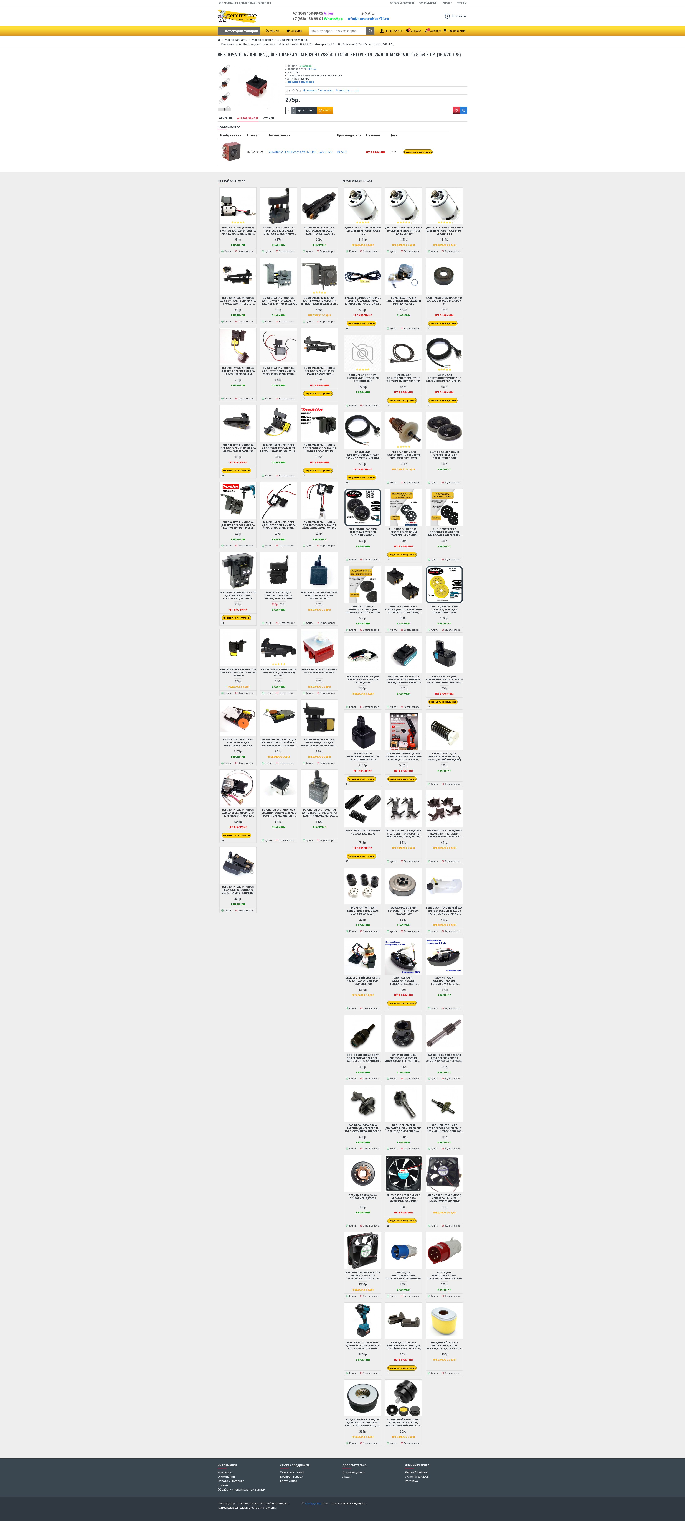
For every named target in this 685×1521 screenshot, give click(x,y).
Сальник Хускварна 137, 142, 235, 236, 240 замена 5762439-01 (444, 301)
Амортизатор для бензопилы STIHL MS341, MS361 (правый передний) (444, 756)
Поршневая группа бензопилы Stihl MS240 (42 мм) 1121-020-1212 (403, 301)
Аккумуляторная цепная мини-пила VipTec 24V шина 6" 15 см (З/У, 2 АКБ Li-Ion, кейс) (403, 756)
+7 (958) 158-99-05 (313, 13)
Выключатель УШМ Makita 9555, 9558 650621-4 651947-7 (319, 671)
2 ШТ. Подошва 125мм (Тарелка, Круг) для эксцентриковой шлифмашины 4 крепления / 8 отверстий (444, 455)
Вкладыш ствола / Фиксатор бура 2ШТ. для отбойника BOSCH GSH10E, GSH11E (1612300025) (403, 1345)
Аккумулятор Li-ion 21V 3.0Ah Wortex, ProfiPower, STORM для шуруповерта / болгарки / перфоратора (403, 679)
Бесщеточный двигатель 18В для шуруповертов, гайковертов (363, 980)
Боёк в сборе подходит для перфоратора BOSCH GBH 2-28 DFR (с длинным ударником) (363, 1058)
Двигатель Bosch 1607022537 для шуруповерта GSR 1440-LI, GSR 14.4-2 (444, 230)
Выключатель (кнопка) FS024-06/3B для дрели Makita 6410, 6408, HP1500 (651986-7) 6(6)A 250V (278, 230)
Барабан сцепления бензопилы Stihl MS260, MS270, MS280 (403, 910)
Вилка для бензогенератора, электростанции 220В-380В (444, 1275)
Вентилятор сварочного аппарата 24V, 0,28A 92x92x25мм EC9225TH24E (444, 1198)
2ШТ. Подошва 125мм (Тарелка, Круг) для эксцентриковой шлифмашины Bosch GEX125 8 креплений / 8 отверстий (444, 609)
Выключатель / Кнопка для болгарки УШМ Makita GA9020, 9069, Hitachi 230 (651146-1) (238, 448)
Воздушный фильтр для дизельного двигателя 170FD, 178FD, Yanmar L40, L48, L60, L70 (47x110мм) (363, 1422)
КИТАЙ (312, 69)
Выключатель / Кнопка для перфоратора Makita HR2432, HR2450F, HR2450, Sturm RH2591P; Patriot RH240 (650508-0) (319, 448)
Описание (225, 118)
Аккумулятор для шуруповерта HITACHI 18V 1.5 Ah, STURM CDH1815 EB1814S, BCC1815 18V (444, 679)
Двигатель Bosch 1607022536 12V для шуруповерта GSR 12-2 (363, 230)
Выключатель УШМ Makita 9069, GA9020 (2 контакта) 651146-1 (278, 672)
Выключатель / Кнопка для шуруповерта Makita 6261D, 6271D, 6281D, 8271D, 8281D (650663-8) (279, 525)
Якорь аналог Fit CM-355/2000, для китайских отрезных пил (363, 378)
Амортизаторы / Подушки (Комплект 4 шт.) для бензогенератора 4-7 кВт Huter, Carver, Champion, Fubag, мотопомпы (444, 833)
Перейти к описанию (300, 81)
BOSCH (342, 152)
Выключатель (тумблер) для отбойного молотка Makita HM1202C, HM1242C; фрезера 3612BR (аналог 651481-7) (319, 812)
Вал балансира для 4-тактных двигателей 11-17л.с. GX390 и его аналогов (363, 1128)
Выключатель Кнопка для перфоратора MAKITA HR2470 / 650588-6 (238, 672)
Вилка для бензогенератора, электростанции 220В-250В (403, 1275)
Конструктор (313, 1503)
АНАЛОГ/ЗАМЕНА (247, 118)
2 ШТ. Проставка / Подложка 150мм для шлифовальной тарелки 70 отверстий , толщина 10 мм (363, 609)
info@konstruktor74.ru (367, 18)
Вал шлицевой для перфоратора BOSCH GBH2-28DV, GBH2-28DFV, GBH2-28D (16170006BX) (444, 1128)
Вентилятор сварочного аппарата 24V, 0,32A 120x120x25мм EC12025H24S (363, 1275)
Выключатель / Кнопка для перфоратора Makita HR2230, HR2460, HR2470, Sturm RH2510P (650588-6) (278, 448)
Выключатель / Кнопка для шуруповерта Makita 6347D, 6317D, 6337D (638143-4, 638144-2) (319, 525)
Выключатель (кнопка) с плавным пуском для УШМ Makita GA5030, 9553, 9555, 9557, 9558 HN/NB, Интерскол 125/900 (279, 812)
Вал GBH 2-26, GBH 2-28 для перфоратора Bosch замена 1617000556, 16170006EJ (444, 1058)
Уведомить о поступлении (418, 152)
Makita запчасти (236, 40)
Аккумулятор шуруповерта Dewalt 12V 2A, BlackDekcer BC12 (362, 756)
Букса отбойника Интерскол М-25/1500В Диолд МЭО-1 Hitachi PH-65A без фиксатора (403, 1058)
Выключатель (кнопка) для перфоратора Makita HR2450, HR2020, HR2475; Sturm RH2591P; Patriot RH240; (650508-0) (319, 301)
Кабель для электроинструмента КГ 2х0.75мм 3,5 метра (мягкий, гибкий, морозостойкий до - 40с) (444, 378)
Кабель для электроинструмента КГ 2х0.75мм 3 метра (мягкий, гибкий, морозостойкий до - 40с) (403, 378)
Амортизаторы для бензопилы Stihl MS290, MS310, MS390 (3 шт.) (363, 910)
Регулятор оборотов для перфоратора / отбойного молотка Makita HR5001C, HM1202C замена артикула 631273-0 (279, 742)
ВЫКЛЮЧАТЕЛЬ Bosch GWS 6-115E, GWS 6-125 (300, 152)
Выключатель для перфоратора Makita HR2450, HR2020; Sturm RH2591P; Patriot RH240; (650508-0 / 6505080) (278, 595)
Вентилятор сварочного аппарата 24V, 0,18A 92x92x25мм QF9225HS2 (403, 1198)
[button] (224, 65)
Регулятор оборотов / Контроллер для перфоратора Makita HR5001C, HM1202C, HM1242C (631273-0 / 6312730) (238, 742)
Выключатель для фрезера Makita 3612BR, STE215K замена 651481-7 (319, 595)
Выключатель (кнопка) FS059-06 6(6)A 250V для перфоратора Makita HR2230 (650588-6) (319, 742)
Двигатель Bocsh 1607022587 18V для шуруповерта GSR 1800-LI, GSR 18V (403, 230)
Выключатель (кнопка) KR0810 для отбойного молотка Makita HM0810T (238, 889)
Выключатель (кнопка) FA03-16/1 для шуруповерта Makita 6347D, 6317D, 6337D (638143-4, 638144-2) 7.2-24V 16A (238, 230)
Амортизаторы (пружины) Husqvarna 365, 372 (362, 832)
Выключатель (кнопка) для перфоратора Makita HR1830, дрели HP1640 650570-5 (278, 301)
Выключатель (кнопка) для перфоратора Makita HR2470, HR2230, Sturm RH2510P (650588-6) (238, 371)
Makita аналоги (262, 40)
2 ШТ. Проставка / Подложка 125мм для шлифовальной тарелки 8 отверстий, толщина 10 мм (444, 532)
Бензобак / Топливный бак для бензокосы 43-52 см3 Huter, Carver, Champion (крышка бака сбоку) (444, 910)
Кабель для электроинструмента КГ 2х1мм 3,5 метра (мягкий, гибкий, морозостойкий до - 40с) (363, 455)
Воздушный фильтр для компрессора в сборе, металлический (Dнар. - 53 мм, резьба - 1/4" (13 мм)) (403, 1422)
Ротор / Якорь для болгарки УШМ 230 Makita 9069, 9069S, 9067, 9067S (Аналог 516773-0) (403, 455)
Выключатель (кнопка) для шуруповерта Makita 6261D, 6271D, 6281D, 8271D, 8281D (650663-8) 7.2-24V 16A (279, 371)
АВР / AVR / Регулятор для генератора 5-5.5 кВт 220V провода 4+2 (362, 679)
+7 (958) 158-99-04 (318, 18)
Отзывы (268, 118)
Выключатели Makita (292, 40)
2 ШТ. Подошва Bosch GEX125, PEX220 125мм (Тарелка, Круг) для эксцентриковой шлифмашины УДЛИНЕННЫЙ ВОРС (403, 532)
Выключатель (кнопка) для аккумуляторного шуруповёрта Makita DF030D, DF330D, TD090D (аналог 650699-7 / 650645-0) (238, 812)
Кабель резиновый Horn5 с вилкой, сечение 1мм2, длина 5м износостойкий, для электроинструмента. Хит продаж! (363, 301)
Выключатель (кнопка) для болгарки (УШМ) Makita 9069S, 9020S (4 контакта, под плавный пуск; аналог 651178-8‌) (319, 230)
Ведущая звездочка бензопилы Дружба (363, 1197)
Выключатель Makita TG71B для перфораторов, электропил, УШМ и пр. (238, 595)
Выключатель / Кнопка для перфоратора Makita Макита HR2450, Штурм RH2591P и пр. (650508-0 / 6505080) (238, 525)
